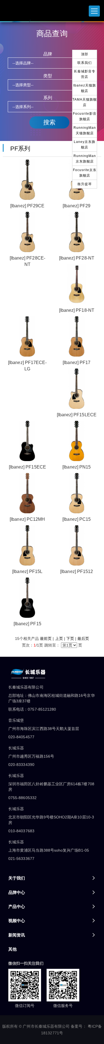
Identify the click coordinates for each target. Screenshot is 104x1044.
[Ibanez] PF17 (76, 362)
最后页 (83, 638)
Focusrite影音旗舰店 (85, 116)
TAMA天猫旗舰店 (84, 102)
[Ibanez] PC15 (76, 519)
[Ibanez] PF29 (76, 205)
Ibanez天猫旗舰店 (84, 88)
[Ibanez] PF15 (27, 623)
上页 (59, 638)
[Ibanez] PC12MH (27, 519)
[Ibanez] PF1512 (76, 571)
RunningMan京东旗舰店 (84, 158)
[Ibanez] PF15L (27, 571)
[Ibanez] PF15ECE (27, 467)
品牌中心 (16, 892)
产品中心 (16, 906)
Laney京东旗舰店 (84, 144)
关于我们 (16, 878)
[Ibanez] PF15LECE (77, 414)
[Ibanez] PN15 (76, 467)
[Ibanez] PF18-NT (76, 310)
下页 (70, 638)
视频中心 (16, 920)
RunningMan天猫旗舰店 (84, 130)
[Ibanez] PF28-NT (76, 258)
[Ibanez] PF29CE (27, 205)
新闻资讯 (16, 935)
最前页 (46, 638)
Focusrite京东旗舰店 (85, 172)
